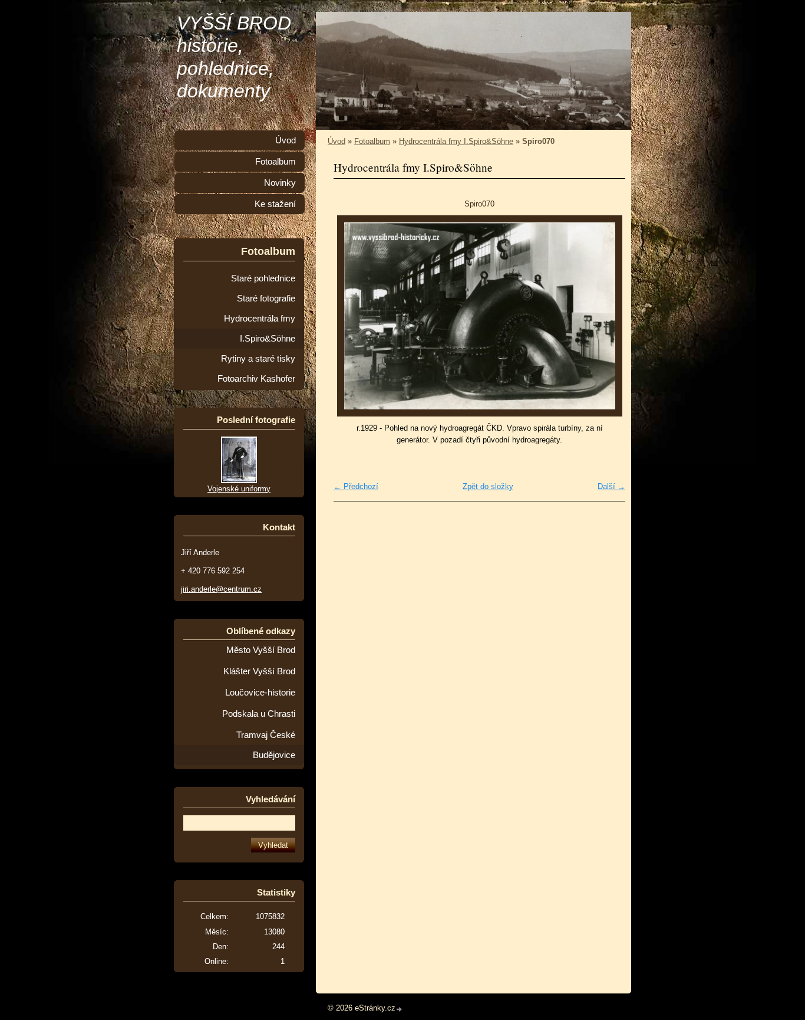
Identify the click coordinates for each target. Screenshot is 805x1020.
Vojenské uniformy (238, 488)
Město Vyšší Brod (260, 650)
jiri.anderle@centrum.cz (221, 589)
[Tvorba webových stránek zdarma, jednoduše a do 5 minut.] (399, 1009)
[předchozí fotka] (352, 315)
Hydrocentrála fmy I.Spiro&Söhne (456, 141)
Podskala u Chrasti (258, 714)
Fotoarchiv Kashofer (256, 378)
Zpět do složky (488, 486)
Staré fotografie (266, 298)
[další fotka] (606, 315)
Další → (611, 486)
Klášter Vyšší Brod (259, 671)
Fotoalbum (372, 141)
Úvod (336, 141)
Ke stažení (275, 204)
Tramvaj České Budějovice (265, 745)
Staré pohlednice (263, 278)
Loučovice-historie (260, 692)
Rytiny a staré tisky (258, 358)
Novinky (280, 183)
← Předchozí (356, 486)
